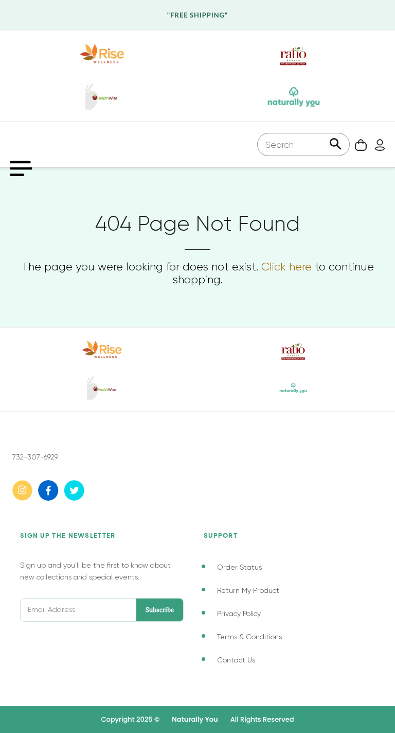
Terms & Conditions (249, 637)
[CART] (358, 144)
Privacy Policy (239, 613)
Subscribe (160, 609)
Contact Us (236, 660)
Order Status (239, 567)
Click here (286, 266)
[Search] (335, 145)
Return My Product (248, 590)
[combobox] (303, 144)
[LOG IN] (377, 144)
